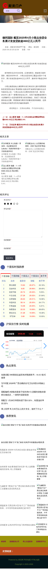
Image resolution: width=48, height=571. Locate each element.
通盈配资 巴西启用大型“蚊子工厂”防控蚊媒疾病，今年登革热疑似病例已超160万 (17, 506)
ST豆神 (12, 316)
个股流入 (25, 275)
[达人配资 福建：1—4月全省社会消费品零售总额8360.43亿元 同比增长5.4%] (11, 169)
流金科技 (12, 288)
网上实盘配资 (27, 541)
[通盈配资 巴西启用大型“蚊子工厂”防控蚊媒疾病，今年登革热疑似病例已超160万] (42, 511)
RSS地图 (27, 559)
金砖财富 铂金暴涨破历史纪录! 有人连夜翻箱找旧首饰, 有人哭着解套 (17, 467)
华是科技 (12, 302)
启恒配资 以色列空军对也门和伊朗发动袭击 (18, 524)
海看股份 (12, 309)
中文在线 (12, 295)
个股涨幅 (5, 276)
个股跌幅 (15, 275)
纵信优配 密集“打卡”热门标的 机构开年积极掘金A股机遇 (22, 442)
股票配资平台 (41, 541)
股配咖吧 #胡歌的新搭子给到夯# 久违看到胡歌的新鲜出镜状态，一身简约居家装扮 (23, 393)
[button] (3, 346)
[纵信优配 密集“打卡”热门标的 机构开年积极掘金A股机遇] (24, 432)
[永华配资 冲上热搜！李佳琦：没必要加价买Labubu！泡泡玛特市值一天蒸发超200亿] (11, 147)
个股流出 (35, 275)
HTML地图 (35, 559)
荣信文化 (12, 312)
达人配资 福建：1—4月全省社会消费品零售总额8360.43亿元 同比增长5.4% (23, 118)
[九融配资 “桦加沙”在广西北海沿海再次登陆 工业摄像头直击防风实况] (42, 492)
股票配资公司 (14, 541)
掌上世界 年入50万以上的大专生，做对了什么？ (22, 408)
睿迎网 (3, 541)
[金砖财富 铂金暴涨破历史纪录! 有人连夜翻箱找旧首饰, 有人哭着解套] (42, 472)
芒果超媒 (12, 306)
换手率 (44, 275)
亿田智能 (12, 299)
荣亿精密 (12, 285)
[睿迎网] (13, 5)
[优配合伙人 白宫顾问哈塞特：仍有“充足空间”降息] (35, 144)
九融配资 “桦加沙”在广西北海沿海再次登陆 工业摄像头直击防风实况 (17, 487)
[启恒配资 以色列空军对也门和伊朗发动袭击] (41, 528)
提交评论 (9, 258)
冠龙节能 (12, 292)
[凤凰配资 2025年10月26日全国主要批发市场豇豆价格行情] (42, 454)
